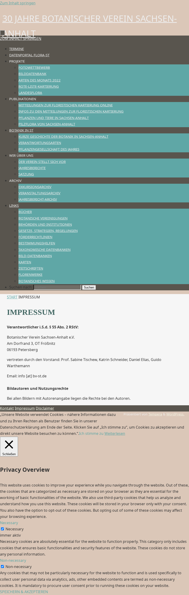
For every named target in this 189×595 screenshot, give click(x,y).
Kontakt (7, 408)
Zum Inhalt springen (17, 3)
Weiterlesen (114, 433)
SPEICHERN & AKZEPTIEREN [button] (24, 591)
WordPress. (175, 414)
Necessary (15, 529)
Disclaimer (45, 408)
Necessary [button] (9, 522)
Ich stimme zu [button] (91, 433)
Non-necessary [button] (13, 560)
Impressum (25, 408)
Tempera (155, 414)
